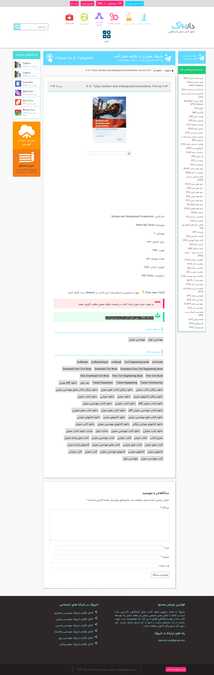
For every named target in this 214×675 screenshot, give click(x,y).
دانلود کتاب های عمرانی (85, 410)
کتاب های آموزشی (195, 240)
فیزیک (200, 232)
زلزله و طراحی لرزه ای (194, 176)
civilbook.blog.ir (99, 362)
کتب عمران (91, 451)
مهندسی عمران (137, 339)
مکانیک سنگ (197, 268)
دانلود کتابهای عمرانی (88, 417)
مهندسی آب (198, 280)
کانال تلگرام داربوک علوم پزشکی (78, 644)
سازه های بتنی (197, 184)
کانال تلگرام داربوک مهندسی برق (78, 638)
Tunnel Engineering (126, 383)
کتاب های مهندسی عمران (106, 445)
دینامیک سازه (197, 152)
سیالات (200, 212)
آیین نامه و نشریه (195, 78)
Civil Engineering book (136, 362)
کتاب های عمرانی (132, 445)
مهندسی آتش (197, 284)
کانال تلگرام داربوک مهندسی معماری (76, 613)
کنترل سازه (198, 244)
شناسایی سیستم (196, 216)
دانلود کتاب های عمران (113, 410)
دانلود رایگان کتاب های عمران (117, 389)
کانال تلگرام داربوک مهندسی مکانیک (76, 631)
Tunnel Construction (151, 383)
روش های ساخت (196, 168)
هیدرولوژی (199, 323)
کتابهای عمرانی (136, 451)
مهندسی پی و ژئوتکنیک (193, 288)
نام (166, 548)
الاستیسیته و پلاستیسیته (192, 93)
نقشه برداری (198, 319)
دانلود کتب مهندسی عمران (125, 431)
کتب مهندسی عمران (152, 458)
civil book (157, 362)
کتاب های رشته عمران (77, 438)
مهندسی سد (198, 308)
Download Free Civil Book (77, 369)
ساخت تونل (102, 431)
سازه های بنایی (197, 192)
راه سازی (199, 156)
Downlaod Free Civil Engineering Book (141, 369)
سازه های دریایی (196, 200)
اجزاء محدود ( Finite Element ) (195, 84)
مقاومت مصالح (197, 260)
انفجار (201, 108)
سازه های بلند (197, 188)
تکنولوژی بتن (197, 148)
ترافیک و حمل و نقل (195, 144)
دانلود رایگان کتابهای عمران (148, 396)
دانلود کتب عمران (85, 424)
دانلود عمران (123, 396)
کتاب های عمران (154, 445)
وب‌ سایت (164, 565)
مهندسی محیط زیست (194, 312)
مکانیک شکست (196, 272)
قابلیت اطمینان (197, 236)
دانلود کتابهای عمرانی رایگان (148, 424)
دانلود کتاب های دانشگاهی (181, 32)
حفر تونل (84, 383)
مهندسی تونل (197, 295)
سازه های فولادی (196, 208)
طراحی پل (199, 220)
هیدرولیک (199, 327)
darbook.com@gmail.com (171, 640)
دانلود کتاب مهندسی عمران (97, 403)
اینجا (82, 292)
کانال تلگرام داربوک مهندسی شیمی (76, 625)
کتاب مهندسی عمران (103, 438)
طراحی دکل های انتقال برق (192, 225)
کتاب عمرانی (124, 438)
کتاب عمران (140, 438)
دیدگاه (164, 507)
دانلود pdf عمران (68, 383)
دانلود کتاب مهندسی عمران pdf (146, 410)
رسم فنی (199, 160)
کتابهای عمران (155, 451)
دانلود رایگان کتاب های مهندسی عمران (77, 389)
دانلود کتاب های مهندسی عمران (145, 417)
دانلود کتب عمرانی (153, 431)
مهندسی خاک (197, 299)
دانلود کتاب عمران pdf (151, 403)
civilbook (116, 362)
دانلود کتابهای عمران (114, 417)
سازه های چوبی (197, 196)
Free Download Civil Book (94, 376)
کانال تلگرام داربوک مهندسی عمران (77, 619)
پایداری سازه (198, 120)
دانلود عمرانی (107, 396)
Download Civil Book (105, 369)
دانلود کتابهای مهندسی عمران (113, 424)
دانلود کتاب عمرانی (125, 403)
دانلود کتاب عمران (87, 396)
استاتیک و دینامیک (195, 89)
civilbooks (82, 362)
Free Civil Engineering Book (127, 376)
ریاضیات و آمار (197, 172)
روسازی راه (199, 164)
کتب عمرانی (75, 451)
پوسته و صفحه (197, 124)
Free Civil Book (154, 376)
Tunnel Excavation (102, 383)
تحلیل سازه (198, 128)
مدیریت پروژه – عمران (194, 252)
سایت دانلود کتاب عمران (79, 431)
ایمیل (165, 557)
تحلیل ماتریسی (196, 132)
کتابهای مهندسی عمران (112, 451)
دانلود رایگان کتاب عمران (149, 389)
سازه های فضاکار (196, 204)
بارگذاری (200, 112)
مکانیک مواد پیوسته (194, 276)
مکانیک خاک (198, 264)
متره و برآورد (198, 248)
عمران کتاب (156, 438)
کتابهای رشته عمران (78, 445)
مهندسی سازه (197, 304)
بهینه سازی (198, 116)
